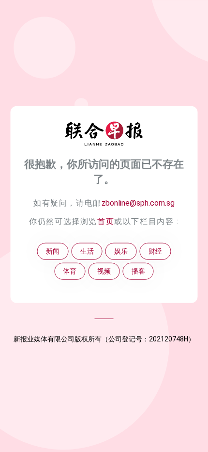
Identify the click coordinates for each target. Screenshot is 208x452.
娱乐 (121, 251)
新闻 (52, 251)
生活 (87, 251)
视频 (104, 271)
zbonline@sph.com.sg (138, 203)
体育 (69, 271)
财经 (155, 251)
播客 (138, 271)
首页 (105, 221)
